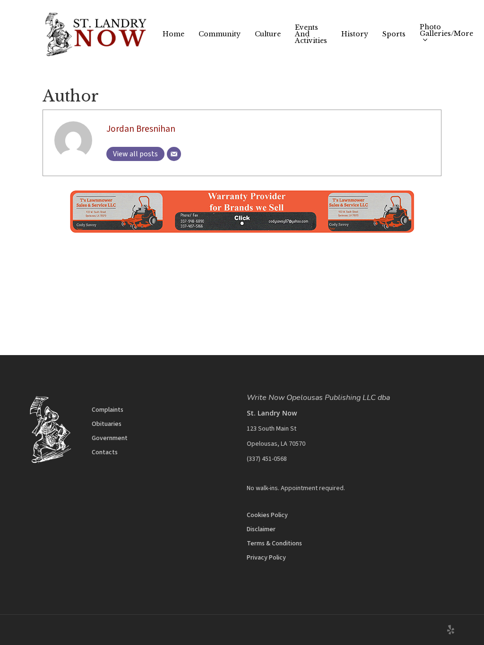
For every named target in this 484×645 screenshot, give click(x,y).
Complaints (107, 410)
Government (110, 438)
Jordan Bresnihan (140, 129)
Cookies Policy (267, 515)
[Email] (174, 154)
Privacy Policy (266, 557)
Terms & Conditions (274, 543)
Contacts (105, 452)
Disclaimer (261, 529)
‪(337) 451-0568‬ (267, 459)
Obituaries (106, 424)
